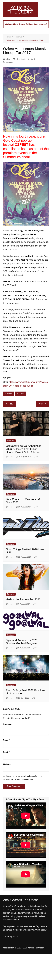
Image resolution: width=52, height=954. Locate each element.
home (9, 393)
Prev (11, 404)
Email (6, 752)
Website (7, 764)
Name (6, 740)
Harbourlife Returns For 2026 (23, 599)
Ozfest (21, 393)
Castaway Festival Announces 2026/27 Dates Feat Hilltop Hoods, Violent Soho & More (23, 449)
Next (41, 404)
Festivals (9, 62)
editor (8, 59)
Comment (8, 724)
